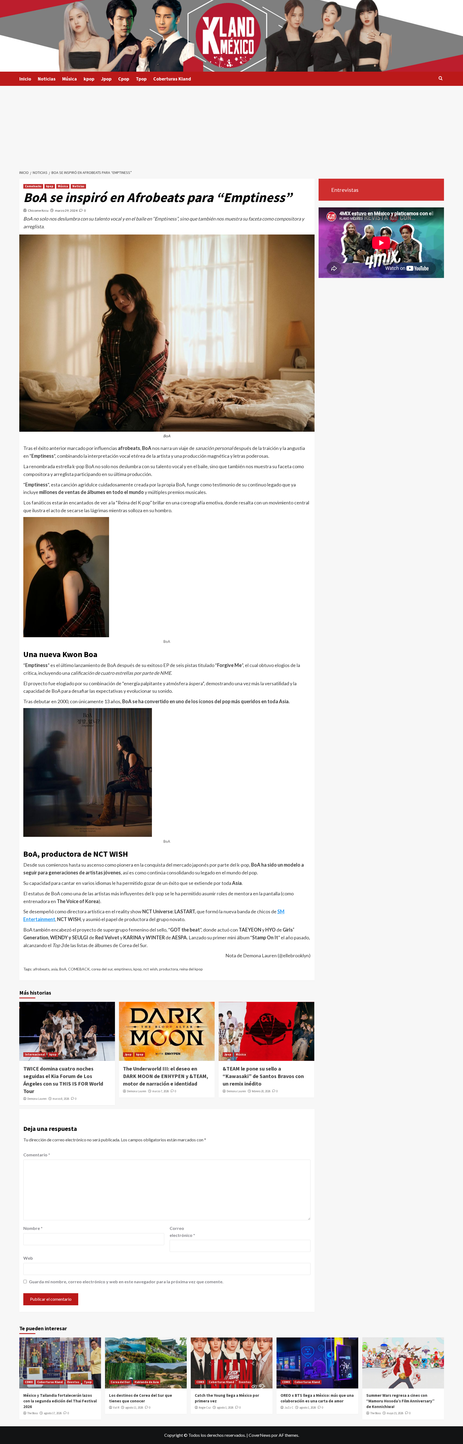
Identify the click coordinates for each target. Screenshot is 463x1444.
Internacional (35, 1054)
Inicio (25, 79)
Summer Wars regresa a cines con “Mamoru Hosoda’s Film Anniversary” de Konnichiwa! (400, 1401)
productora (168, 969)
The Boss (32, 1413)
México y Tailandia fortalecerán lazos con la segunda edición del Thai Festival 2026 (60, 1401)
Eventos (73, 1382)
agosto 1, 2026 (225, 1407)
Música (69, 79)
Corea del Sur (120, 1382)
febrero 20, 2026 (261, 1091)
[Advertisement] (231, 126)
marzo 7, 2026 (160, 1091)
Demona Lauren (37, 1099)
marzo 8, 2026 (61, 1099)
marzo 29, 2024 (66, 210)
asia (54, 969)
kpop (89, 79)
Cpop (123, 79)
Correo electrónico (182, 1232)
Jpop (106, 79)
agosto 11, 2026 (134, 1407)
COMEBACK (79, 969)
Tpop (141, 79)
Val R (116, 1407)
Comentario (36, 1154)
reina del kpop (191, 969)
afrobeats (41, 969)
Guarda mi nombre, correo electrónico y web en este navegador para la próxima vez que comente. (126, 1281)
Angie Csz (205, 1407)
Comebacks (33, 186)
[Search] (440, 78)
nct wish (150, 969)
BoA (62, 969)
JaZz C (289, 1407)
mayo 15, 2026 (395, 1413)
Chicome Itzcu (38, 210)
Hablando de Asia (147, 1382)
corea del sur (102, 969)
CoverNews (260, 1435)
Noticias (46, 79)
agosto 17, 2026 (53, 1413)
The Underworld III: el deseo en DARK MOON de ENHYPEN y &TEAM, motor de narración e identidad (165, 1076)
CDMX (29, 1382)
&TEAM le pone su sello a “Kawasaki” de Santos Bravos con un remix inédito (263, 1076)
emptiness (123, 969)
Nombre (33, 1228)
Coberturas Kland (172, 79)
